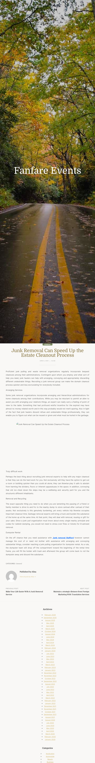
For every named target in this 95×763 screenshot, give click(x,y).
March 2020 (50, 734)
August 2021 (50, 717)
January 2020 (50, 739)
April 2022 (50, 695)
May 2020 (50, 728)
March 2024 (50, 645)
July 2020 (50, 723)
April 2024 (50, 642)
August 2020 (50, 720)
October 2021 (50, 712)
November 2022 (50, 676)
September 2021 (50, 714)
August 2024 (50, 634)
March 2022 (50, 698)
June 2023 (50, 656)
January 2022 (50, 703)
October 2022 (50, 678)
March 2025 (50, 629)
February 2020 (50, 737)
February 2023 (50, 667)
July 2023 (50, 654)
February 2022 (50, 701)
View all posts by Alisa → (28, 577)
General (47, 344)
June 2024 (50, 637)
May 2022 (50, 692)
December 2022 (50, 673)
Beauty (50, 759)
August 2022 (50, 684)
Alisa (53, 360)
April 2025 (50, 626)
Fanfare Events (47, 170)
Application (50, 754)
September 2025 (50, 618)
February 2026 (50, 615)
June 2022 (50, 690)
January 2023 (50, 670)
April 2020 (50, 731)
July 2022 (50, 687)
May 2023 (50, 659)
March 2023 (50, 665)
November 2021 (50, 709)
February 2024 (50, 648)
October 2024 (50, 631)
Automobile (50, 756)
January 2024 (50, 651)
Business (50, 762)
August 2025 (50, 620)
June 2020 (50, 726)
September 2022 (50, 681)
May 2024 (50, 640)
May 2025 (50, 623)
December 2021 (50, 706)
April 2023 (50, 662)
